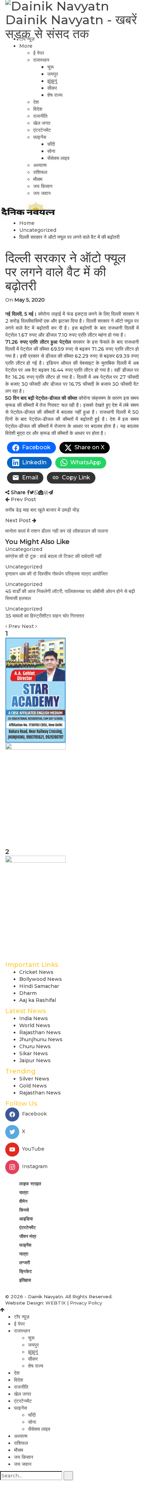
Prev (14, 626)
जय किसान (42, 186)
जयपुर (52, 74)
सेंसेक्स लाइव (58, 158)
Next (28, 626)
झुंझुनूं (52, 81)
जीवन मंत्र (27, 1236)
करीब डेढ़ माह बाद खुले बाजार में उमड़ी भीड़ (42, 510)
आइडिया (26, 1218)
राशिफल (40, 172)
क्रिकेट (25, 1271)
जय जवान (42, 193)
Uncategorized (23, 549)
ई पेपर (38, 53)
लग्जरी (24, 1262)
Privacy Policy (86, 1303)
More (26, 46)
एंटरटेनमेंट (42, 130)
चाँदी (51, 144)
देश (36, 102)
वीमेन (23, 1201)
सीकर (52, 88)
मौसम (37, 179)
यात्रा (23, 1192)
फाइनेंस (39, 137)
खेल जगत (41, 123)
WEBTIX (55, 1303)
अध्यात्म (39, 165)
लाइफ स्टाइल (30, 1183)
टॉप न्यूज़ (27, 39)
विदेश (37, 109)
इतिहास (25, 1280)
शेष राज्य (55, 95)
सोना (51, 151)
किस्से (24, 1210)
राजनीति (40, 116)
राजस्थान (41, 60)
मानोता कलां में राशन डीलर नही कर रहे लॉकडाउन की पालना (56, 531)
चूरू (50, 67)
